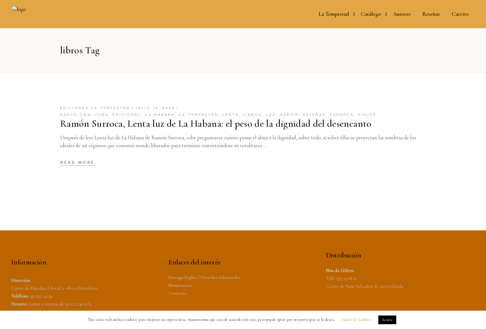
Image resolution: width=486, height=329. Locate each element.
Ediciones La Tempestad (95, 108)
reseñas (314, 115)
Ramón (289, 115)
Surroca (342, 115)
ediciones (126, 115)
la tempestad (198, 115)
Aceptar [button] (387, 319)
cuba (102, 115)
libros (252, 115)
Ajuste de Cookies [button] (356, 319)
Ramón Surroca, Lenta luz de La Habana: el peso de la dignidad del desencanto (216, 124)
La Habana (160, 115)
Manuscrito (179, 285)
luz (271, 115)
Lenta (230, 115)
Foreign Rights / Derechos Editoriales (204, 277)
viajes (367, 115)
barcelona (75, 115)
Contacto (177, 293)
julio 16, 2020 (155, 108)
